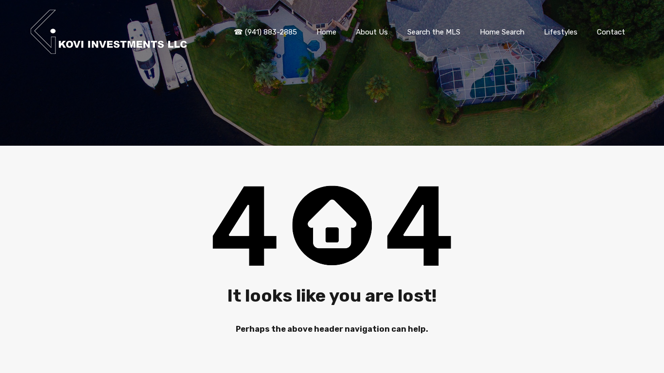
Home (326, 32)
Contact (611, 32)
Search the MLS (433, 32)
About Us (372, 32)
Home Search (502, 32)
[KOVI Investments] (111, 49)
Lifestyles (560, 32)
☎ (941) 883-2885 (265, 32)
